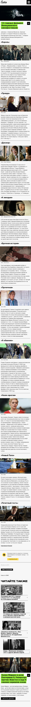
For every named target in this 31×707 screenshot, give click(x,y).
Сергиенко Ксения (6, 545)
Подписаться (13, 559)
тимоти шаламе (7, 569)
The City (4, 2)
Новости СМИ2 (5, 575)
